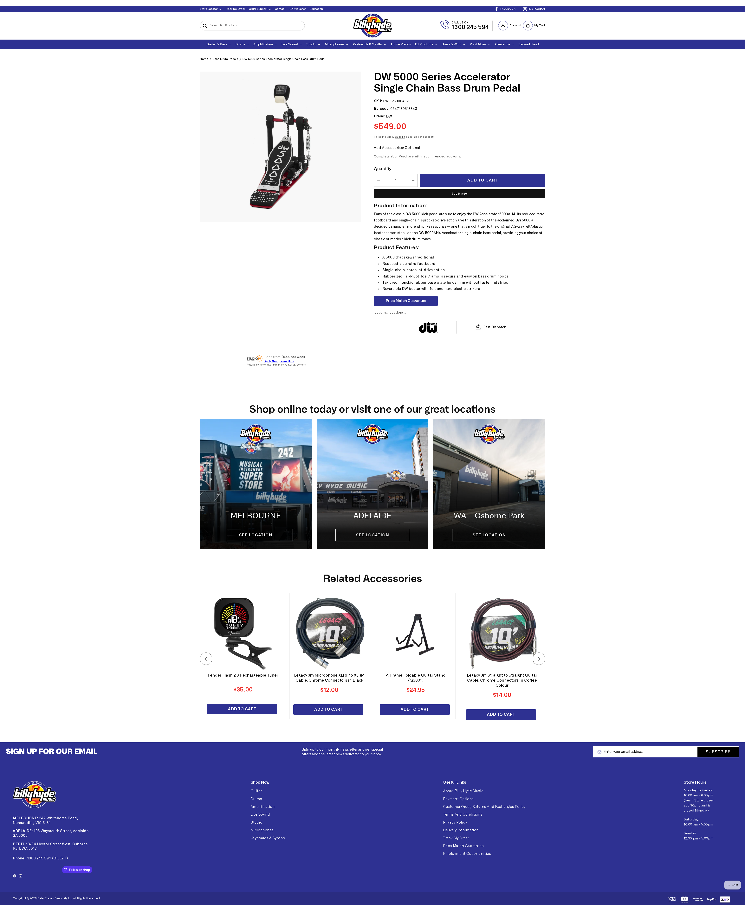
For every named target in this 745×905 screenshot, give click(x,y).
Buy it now (460, 193)
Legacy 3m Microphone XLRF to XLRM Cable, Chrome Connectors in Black (329, 677)
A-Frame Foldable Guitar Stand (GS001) (416, 677)
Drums (256, 799)
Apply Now (271, 361)
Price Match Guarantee (463, 846)
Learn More (287, 361)
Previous (206, 659)
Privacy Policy (455, 822)
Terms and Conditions (463, 814)
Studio (256, 822)
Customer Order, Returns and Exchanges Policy (484, 806)
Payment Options (458, 799)
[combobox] (252, 25)
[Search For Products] (205, 26)
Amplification (263, 806)
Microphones (262, 830)
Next (539, 659)
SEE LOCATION (489, 535)
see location (255, 535)
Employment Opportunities (467, 853)
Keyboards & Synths (268, 838)
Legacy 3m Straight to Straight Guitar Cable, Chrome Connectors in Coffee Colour (502, 680)
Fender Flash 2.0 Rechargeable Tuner (243, 675)
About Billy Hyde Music (463, 791)
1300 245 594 (470, 27)
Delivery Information (461, 830)
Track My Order (456, 838)
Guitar (256, 791)
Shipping (400, 137)
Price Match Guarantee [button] (406, 301)
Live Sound (260, 814)
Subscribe (718, 752)
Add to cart (242, 709)
